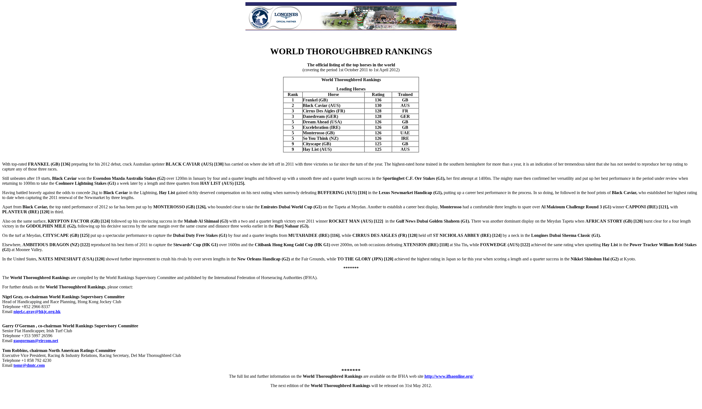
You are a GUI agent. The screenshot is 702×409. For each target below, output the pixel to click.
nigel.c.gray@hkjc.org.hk (37, 311)
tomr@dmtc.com (29, 365)
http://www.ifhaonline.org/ (448, 376)
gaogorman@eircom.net (35, 340)
